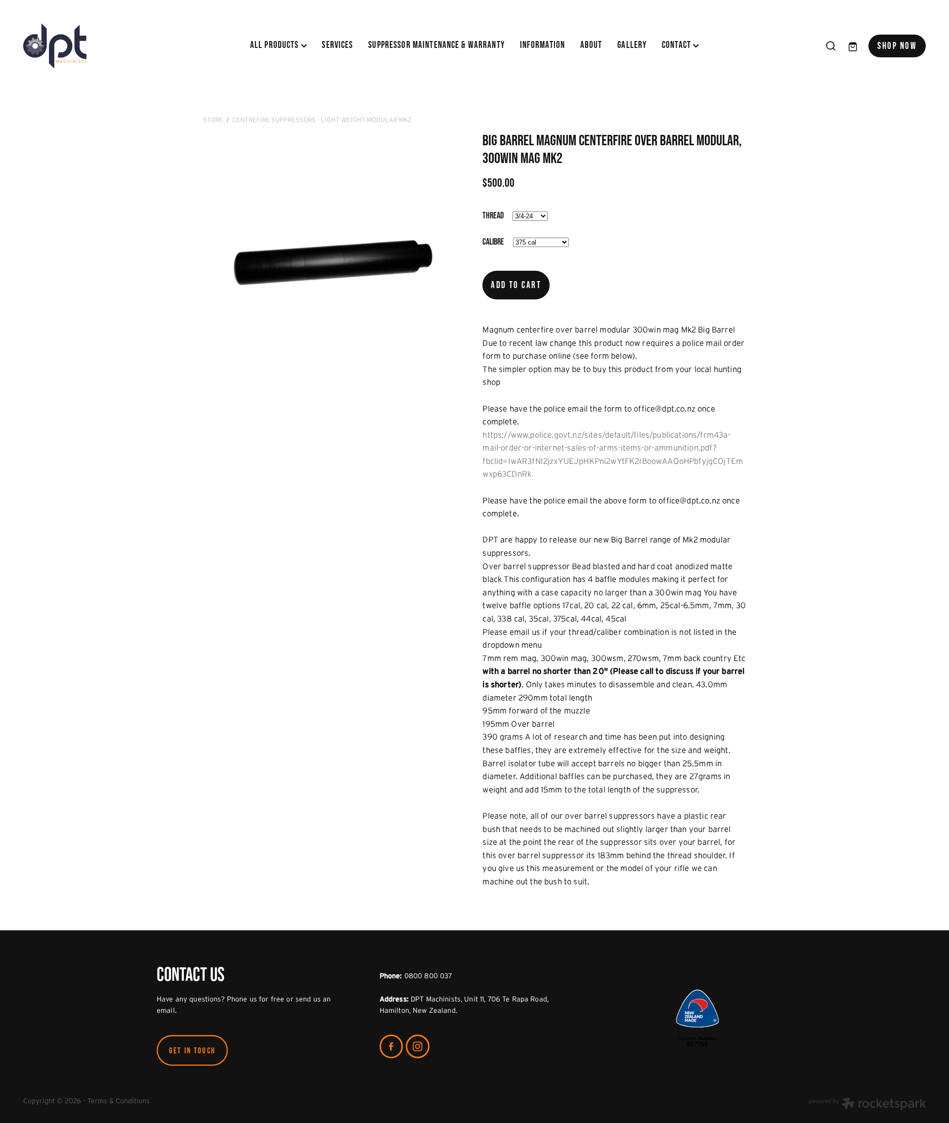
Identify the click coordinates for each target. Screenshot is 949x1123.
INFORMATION (542, 45)
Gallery (632, 45)
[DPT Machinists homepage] (113, 46)
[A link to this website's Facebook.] (391, 1046)
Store (213, 120)
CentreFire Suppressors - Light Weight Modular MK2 (321, 120)
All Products (275, 45)
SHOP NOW (897, 46)
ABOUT (591, 45)
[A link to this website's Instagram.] (418, 1046)
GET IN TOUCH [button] (192, 1050)
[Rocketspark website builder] (867, 1105)
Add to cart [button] (516, 285)
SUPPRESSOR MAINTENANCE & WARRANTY (436, 45)
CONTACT (677, 45)
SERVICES (337, 45)
